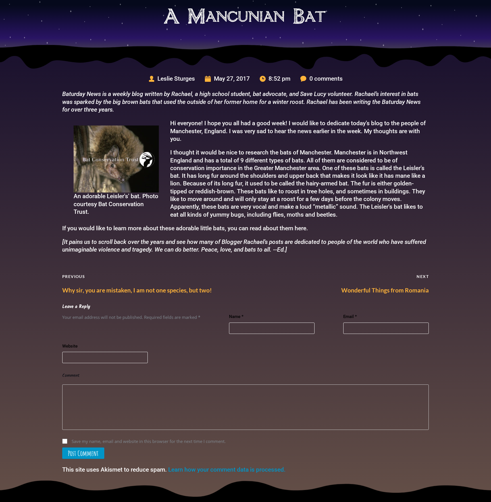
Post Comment (83, 453)
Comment (71, 375)
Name (236, 316)
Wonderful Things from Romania (385, 290)
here (300, 228)
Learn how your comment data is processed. (227, 469)
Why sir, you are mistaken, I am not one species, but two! (137, 290)
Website (70, 346)
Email (350, 316)
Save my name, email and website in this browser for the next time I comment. (149, 441)
